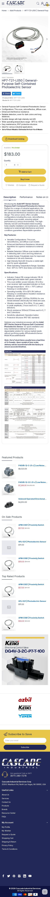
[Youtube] (30, 876)
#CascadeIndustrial (17, 335)
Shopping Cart (7, 838)
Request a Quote (8, 834)
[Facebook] (3, 876)
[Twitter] (8, 876)
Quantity (7, 161)
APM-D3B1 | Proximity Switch (31, 558)
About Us (5, 795)
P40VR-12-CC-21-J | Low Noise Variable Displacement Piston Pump (32, 482)
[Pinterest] (13, 876)
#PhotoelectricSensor (34, 333)
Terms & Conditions (9, 849)
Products (5, 806)
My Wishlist (6, 831)
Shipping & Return (9, 842)
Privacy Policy (7, 845)
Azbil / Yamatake (8, 77)
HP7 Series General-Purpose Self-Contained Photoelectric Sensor (24, 205)
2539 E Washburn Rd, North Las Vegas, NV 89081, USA (24, 784)
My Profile (6, 827)
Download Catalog (16, 139)
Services (5, 798)
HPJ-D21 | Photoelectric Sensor (32, 542)
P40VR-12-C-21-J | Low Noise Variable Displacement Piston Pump (31, 465)
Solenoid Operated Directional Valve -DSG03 (31, 499)
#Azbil (7, 335)
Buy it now (25, 179)
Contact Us (6, 802)
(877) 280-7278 (18, 775)
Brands (4, 809)
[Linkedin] (24, 876)
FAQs (4, 817)
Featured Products (12, 457)
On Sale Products (12, 516)
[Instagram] (19, 876)
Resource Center (9, 813)
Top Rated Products (13, 576)
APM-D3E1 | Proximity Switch (31, 525)
